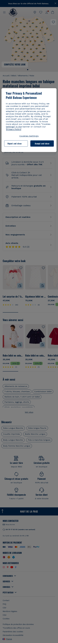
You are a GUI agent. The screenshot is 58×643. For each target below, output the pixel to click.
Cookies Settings (29, 136)
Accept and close (42, 143)
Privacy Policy (13, 129)
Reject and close (15, 143)
